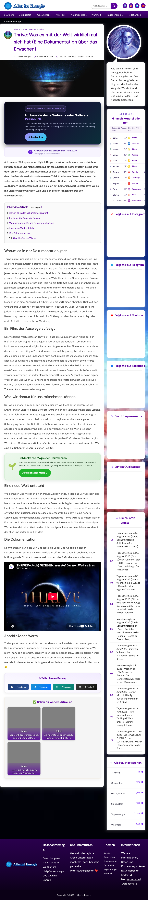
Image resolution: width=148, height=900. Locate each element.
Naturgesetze (78, 15)
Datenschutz (129, 883)
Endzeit (41, 29)
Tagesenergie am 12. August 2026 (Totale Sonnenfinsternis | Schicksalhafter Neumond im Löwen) (127, 540)
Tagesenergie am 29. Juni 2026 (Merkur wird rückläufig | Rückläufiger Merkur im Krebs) (127, 695)
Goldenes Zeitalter (75, 56)
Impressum (133, 879)
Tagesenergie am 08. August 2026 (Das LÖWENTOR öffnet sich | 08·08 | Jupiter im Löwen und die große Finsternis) (128, 561)
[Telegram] (137, 7)
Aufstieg (60, 15)
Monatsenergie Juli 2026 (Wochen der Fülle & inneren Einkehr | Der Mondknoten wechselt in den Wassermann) (128, 674)
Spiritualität (25, 15)
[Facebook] (125, 7)
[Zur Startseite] (22, 864)
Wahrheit (96, 15)
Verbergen (35, 207)
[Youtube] (143, 7)
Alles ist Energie (20, 29)
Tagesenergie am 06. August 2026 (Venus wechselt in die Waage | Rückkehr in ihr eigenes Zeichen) (128, 583)
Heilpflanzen (134, 15)
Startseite (9, 15)
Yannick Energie (13, 21)
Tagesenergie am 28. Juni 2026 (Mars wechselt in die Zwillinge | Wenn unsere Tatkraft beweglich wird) (127, 717)
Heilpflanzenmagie (53, 871)
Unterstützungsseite (82, 870)
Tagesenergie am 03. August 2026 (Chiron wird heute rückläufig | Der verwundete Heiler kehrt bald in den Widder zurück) (128, 604)
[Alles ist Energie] (24, 5)
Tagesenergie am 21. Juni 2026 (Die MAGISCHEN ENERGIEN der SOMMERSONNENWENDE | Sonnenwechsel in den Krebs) (129, 740)
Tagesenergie (114, 15)
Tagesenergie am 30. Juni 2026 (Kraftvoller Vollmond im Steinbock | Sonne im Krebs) (127, 652)
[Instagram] (131, 7)
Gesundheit (43, 15)
